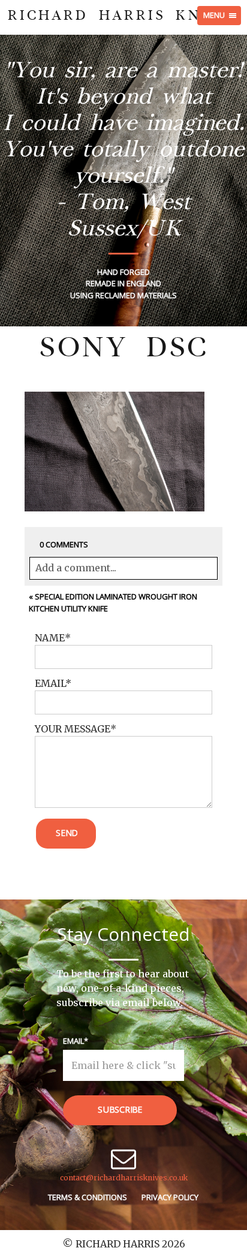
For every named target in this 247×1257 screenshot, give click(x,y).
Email (73, 1040)
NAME (50, 638)
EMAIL (50, 683)
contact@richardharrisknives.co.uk (124, 1177)
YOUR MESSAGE (72, 729)
